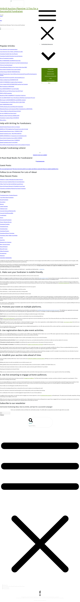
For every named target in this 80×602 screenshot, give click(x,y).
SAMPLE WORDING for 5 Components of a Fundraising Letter (13, 135)
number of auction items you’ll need (35, 344)
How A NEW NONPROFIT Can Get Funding (9, 88)
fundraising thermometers (46, 395)
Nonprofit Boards (4, 246)
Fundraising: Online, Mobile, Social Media (8, 235)
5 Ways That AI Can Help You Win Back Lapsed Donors (11, 184)
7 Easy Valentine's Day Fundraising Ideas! (8, 49)
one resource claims (68, 322)
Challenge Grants (3, 208)
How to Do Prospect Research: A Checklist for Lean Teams (12, 186)
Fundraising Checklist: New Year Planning (9, 53)
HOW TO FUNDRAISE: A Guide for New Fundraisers (11, 82)
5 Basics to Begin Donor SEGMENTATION (9, 79)
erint (2, 14)
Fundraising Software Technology (7, 233)
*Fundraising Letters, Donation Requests (8, 195)
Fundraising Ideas (4, 228)
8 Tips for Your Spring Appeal (6, 65)
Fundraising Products (4, 231)
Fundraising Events (4, 226)
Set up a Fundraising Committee (6, 58)
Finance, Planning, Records (5, 222)
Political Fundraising (4, 251)
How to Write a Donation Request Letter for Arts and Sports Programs (15, 144)
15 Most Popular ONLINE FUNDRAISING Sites (10, 71)
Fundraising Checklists (5, 224)
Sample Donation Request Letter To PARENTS (10, 140)
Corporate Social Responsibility (6, 213)
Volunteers (2, 255)
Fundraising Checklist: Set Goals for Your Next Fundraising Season (14, 62)
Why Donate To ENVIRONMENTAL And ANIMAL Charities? (13, 100)
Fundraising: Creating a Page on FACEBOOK (9, 117)
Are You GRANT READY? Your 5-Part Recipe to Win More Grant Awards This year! (17, 97)
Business (2, 204)
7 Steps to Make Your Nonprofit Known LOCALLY (10, 111)
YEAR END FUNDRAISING (6, 257)
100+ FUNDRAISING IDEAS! (6, 104)
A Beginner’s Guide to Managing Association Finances (11, 179)
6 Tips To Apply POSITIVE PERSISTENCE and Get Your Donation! (14, 84)
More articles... (3, 120)
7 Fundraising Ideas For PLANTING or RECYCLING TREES (12, 102)
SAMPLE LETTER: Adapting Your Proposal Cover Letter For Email (14, 129)
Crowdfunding (3, 215)
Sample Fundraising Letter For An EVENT (9, 142)
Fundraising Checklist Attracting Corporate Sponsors (11, 56)
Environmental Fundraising (5, 219)
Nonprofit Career (3, 248)
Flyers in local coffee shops (9, 318)
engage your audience (29, 378)
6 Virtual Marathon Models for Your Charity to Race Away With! (13, 67)
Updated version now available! (40, 155)
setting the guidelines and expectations (36, 358)
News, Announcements (5, 244)
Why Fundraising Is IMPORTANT (7, 86)
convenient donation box (64, 283)
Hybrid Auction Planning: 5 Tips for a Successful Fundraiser (19, 10)
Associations (2, 202)
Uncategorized (3, 253)
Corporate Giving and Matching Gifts (8, 210)
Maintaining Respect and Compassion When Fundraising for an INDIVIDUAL (16, 108)
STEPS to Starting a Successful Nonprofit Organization (11, 106)
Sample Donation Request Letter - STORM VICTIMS (11, 131)
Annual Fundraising (4, 199)
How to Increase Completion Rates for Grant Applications (12, 181)
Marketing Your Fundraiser (5, 242)
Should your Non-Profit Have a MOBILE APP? (9, 115)
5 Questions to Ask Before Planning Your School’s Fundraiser (13, 188)
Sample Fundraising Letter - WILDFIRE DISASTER (10, 133)
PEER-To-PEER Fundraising (6, 93)
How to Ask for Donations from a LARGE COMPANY (11, 138)
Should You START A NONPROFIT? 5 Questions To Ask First (13, 95)
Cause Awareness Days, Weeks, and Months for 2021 (11, 51)
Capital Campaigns (4, 206)
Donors (1, 217)
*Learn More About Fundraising (6, 197)
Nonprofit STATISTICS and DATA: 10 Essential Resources (12, 77)
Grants (1, 237)
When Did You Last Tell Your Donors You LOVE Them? (11, 91)
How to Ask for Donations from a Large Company (10, 69)
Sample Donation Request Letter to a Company (10, 126)
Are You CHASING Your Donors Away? (8, 113)
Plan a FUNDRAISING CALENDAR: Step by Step (10, 60)
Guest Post (2, 240)
